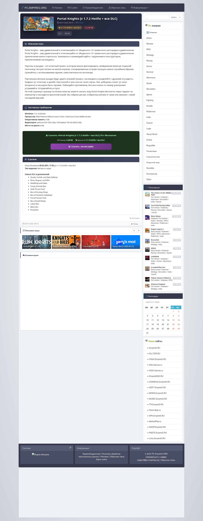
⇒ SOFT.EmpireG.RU (156, 387)
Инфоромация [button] (140, 7)
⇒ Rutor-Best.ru (153, 410)
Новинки (58, 7)
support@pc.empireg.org (148, 460)
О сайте (73, 7)
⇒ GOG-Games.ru (154, 370)
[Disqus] (81, 293)
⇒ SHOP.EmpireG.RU (156, 427)
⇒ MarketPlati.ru (153, 421)
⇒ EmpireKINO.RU (154, 376)
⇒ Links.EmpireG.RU (155, 438)
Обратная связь (117, 7)
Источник (135, 218)
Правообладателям (94, 7)
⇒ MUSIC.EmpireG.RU (156, 398)
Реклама (104, 456)
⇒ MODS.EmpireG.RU (156, 393)
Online (80, 22)
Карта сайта (101, 459)
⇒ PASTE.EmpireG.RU (156, 432)
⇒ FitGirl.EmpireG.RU (156, 359)
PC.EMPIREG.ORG (35, 7)
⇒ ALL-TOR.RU (153, 353)
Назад (135, 224)
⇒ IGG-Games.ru (154, 364)
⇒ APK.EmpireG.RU (155, 415)
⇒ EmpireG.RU (153, 347)
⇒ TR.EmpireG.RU (154, 404)
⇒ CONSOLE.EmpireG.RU (158, 381)
